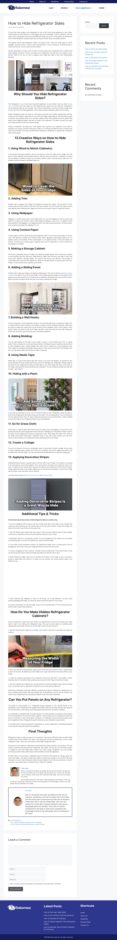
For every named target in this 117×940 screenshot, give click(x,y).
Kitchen (64, 8)
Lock (51, 8)
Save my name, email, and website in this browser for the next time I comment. (35, 884)
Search (87, 22)
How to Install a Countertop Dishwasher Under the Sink (27, 824)
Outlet (101, 8)
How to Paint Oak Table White (96, 49)
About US (42, 2)
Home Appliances (83, 8)
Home (32, 2)
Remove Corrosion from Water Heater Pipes (38, 475)
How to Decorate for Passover (96, 57)
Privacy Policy (69, 2)
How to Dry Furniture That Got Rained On (59, 915)
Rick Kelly (28, 790)
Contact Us (83, 2)
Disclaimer (55, 2)
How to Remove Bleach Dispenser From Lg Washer (26, 822)
